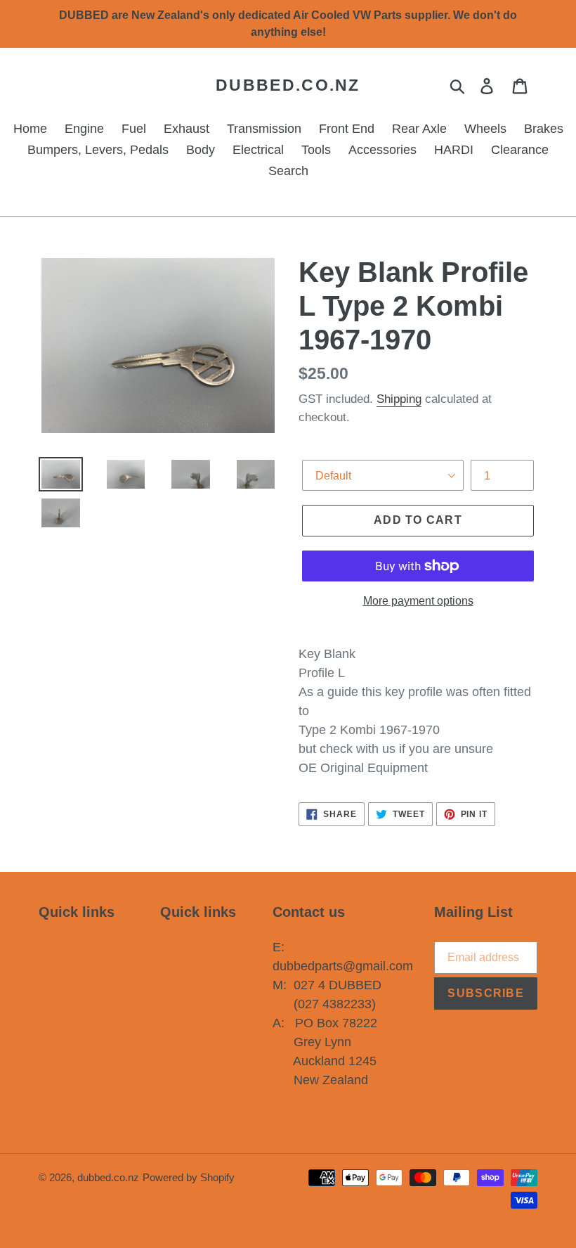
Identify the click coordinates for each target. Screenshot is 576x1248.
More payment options (418, 601)
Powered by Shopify (189, 1177)
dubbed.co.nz (288, 85)
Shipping (399, 399)
